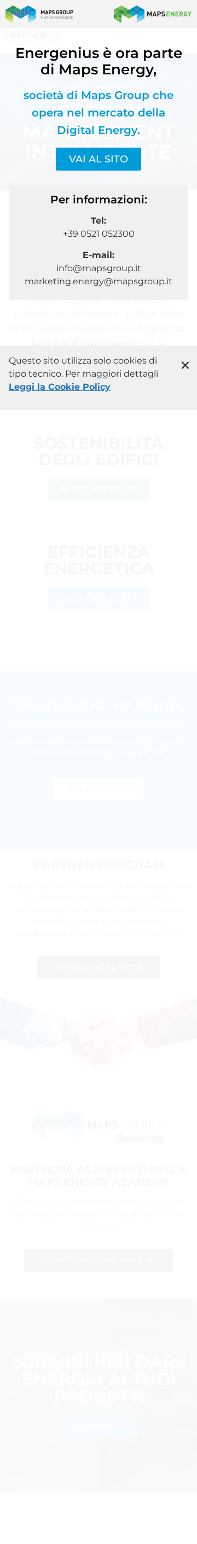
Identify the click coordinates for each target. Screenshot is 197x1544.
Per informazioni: (98, 199)
